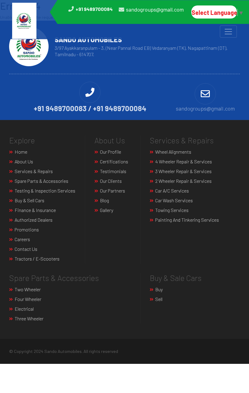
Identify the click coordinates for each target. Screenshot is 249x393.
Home (21, 152)
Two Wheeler (28, 289)
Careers (22, 239)
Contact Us (26, 249)
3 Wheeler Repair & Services (183, 171)
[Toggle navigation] (228, 32)
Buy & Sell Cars (29, 200)
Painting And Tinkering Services (187, 220)
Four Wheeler (28, 299)
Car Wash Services (174, 200)
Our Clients (111, 181)
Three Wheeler (29, 318)
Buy (159, 289)
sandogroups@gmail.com (155, 9)
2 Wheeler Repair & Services (183, 181)
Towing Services (172, 210)
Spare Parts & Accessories (41, 181)
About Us (24, 161)
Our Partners (112, 190)
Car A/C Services (172, 190)
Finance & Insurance (35, 210)
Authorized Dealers (34, 220)
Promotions (27, 229)
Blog (104, 200)
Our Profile (110, 152)
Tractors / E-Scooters (37, 258)
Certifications (114, 161)
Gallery (106, 210)
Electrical (24, 309)
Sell (158, 299)
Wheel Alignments (173, 152)
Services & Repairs (34, 171)
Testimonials (113, 171)
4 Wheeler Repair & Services (183, 161)
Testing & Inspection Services (45, 190)
